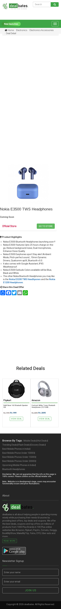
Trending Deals (9, 445)
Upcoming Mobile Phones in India (18, 465)
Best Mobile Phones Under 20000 (18, 461)
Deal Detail (11, 33)
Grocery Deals (38, 445)
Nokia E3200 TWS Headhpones (25, 279)
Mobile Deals (30, 440)
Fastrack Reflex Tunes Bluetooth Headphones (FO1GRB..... (43, 406)
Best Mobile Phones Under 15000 (18, 457)
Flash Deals (24, 445)
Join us (30, 590)
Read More (10, 541)
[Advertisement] (30, 68)
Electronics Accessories (41, 30)
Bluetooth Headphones (13, 469)
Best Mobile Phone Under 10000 (18, 453)
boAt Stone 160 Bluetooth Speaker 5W (15, 406)
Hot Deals (42, 440)
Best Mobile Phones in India (15, 449)
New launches (11, 24)
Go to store (46, 226)
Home (10, 30)
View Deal (16, 419)
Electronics (21, 30)
